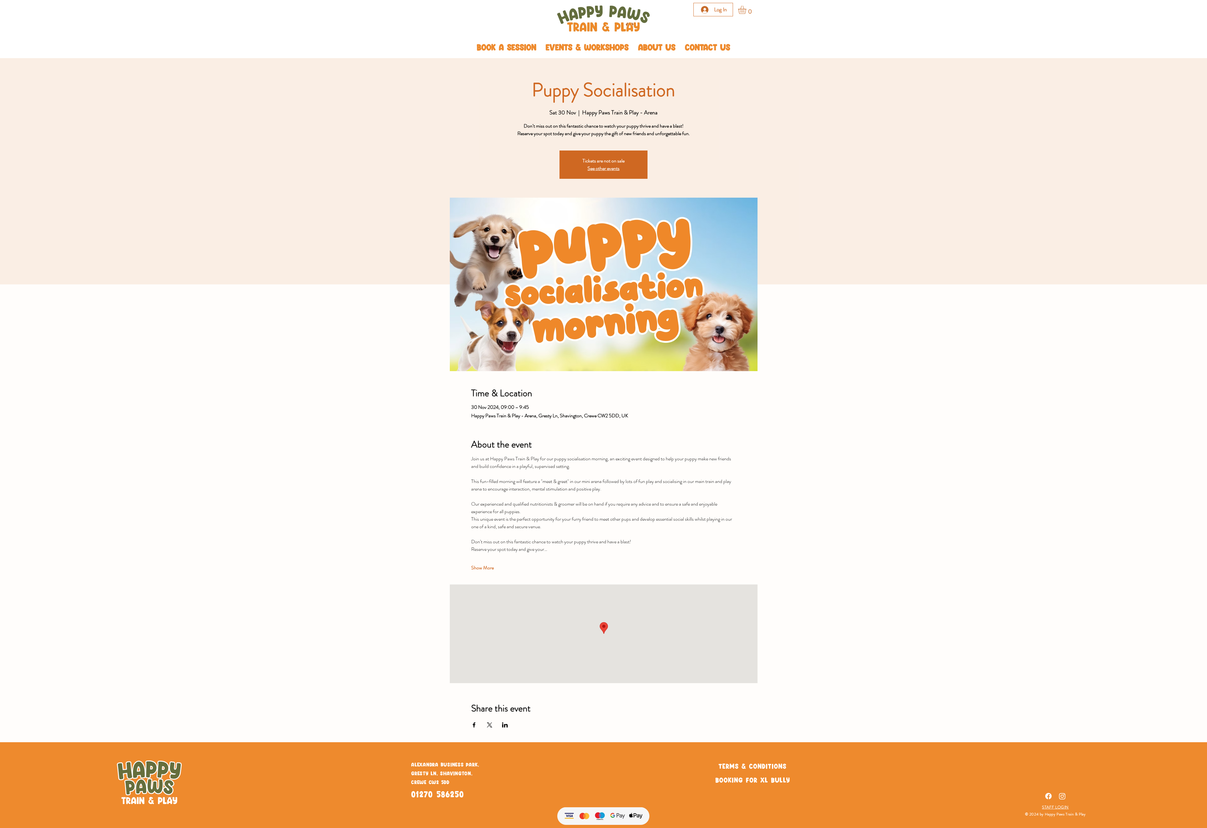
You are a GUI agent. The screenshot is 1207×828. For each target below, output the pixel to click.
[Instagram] (1062, 796)
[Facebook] (1048, 796)
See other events (603, 168)
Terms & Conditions (752, 766)
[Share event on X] (490, 724)
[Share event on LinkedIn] (505, 724)
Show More (482, 567)
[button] (747, 10)
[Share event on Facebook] (474, 724)
